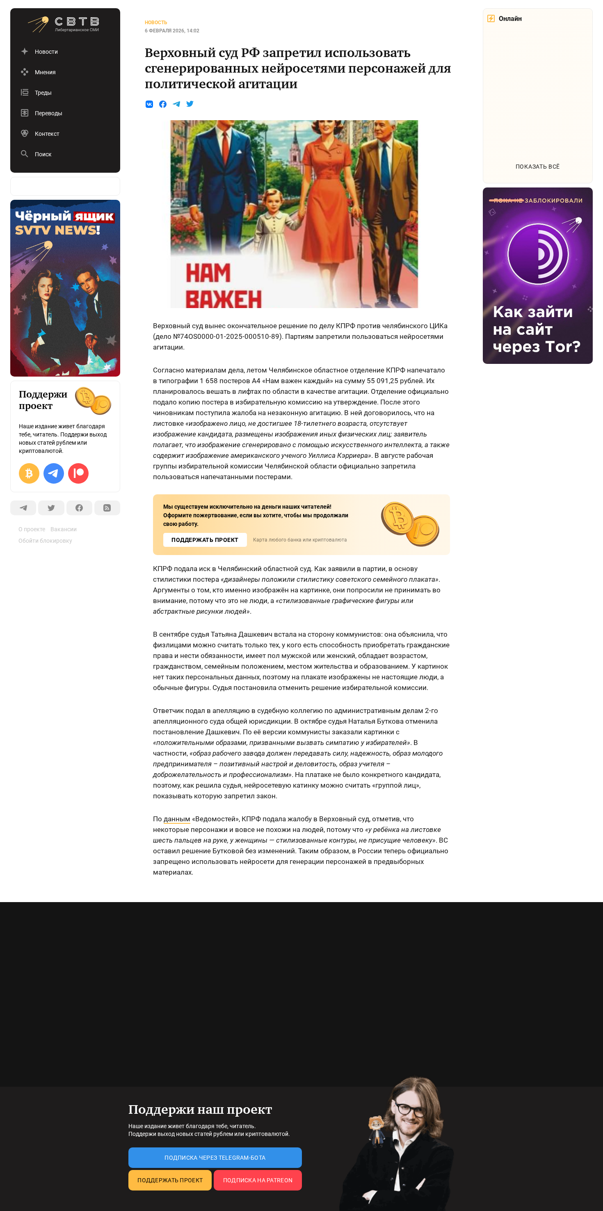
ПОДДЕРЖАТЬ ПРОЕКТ (205, 540)
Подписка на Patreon (257, 1180)
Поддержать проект (170, 1180)
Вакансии (63, 529)
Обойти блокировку (45, 540)
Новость (156, 22)
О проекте (31, 529)
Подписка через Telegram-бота (214, 1157)
